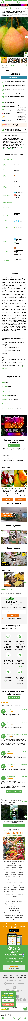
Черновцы (21, 889)
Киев (20, 865)
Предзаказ (20, 915)
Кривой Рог (20, 872)
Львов (6, 872)
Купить (8, 499)
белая (9, 386)
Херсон (22, 870)
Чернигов (15, 879)
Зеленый (18, 186)
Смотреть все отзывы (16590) (14, 791)
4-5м (15, 208)
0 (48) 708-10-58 (7, 956)
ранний (15, 181)
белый (17, 164)
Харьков (8, 867)
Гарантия (7, 904)
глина (17, 248)
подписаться (13, 615)
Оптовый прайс (19, 917)
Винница (13, 872)
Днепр (20, 867)
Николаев (13, 874)
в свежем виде (19, 192)
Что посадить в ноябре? (7, 589)
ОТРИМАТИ (8, 1004)
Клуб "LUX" (17, 906)
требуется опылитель (13, 399)
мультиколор (18, 175)
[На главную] (2, 2)
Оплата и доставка (17, 904)
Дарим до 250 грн (14, 910)
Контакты (19, 901)
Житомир (22, 879)
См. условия (20, 666)
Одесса (14, 867)
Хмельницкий (6, 879)
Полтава (8, 876)
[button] (21, 124)
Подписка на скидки (14, 908)
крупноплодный (12, 395)
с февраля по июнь (18, 215)
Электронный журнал (8, 977)
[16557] (14, 587)
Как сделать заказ (21, 977)
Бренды (14, 919)
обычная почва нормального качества (19, 251)
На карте (14, 963)
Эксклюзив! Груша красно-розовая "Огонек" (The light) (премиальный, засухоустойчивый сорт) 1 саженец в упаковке (7, 491)
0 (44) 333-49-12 (8, 954)
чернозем (18, 254)
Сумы (20, 876)
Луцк (6, 874)
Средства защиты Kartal (10, 913)
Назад (5, 8)
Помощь (21, 913)
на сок (17, 197)
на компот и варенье (19, 195)
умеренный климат (18, 242)
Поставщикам (9, 917)
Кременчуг (15, 892)
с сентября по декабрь (17, 213)
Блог (7, 901)
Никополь (20, 874)
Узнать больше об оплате (12, 147)
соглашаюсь (12, 618)
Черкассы (15, 870)
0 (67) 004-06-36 (17, 956)
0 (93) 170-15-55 (17, 954)
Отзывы (10, 906)
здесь (21, 451)
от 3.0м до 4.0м (17, 408)
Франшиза (4, 975)
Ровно (14, 876)
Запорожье (7, 870)
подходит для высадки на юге (19, 239)
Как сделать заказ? (10, 915)
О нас (13, 901)
